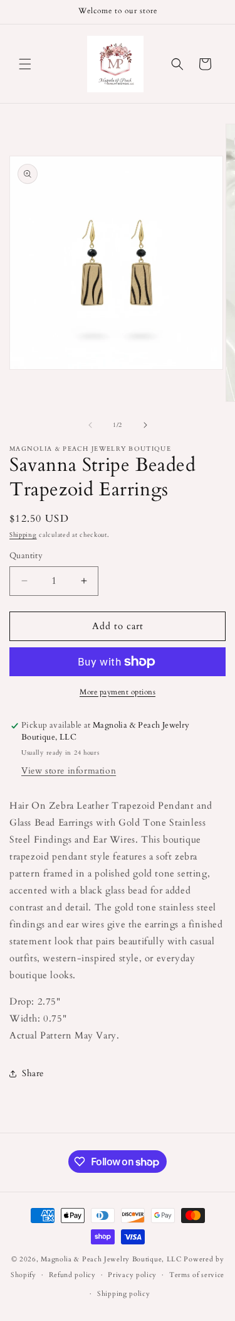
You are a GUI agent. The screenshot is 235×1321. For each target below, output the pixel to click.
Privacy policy (132, 1275)
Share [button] (33, 1073)
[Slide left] (90, 425)
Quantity (26, 555)
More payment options (117, 692)
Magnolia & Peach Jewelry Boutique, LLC (111, 1259)
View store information (68, 771)
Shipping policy (123, 1293)
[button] (25, 64)
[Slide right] (145, 425)
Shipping (23, 535)
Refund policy (72, 1275)
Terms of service (196, 1275)
